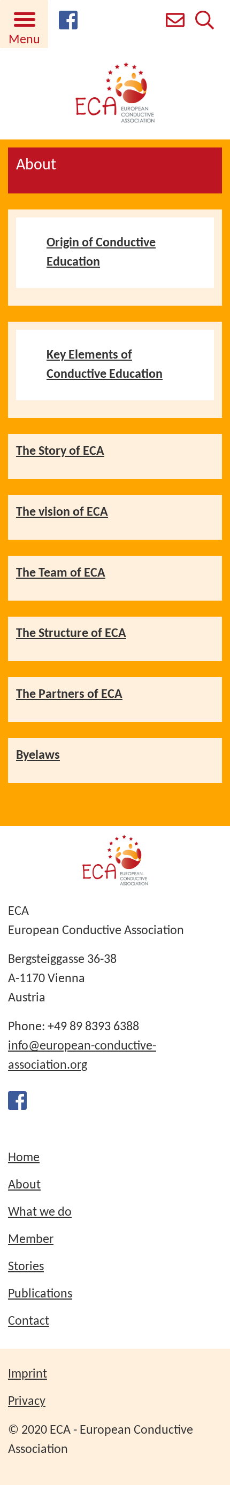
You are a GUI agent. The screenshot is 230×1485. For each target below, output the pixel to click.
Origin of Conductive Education (101, 253)
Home (24, 1158)
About (24, 1185)
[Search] (204, 23)
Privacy (26, 1401)
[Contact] (175, 23)
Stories (26, 1267)
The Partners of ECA (69, 694)
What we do (40, 1212)
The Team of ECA (60, 573)
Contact (28, 1321)
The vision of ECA (62, 512)
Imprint (27, 1374)
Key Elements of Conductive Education (105, 365)
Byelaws (38, 755)
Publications (40, 1294)
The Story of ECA (60, 451)
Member (30, 1239)
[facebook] (68, 26)
